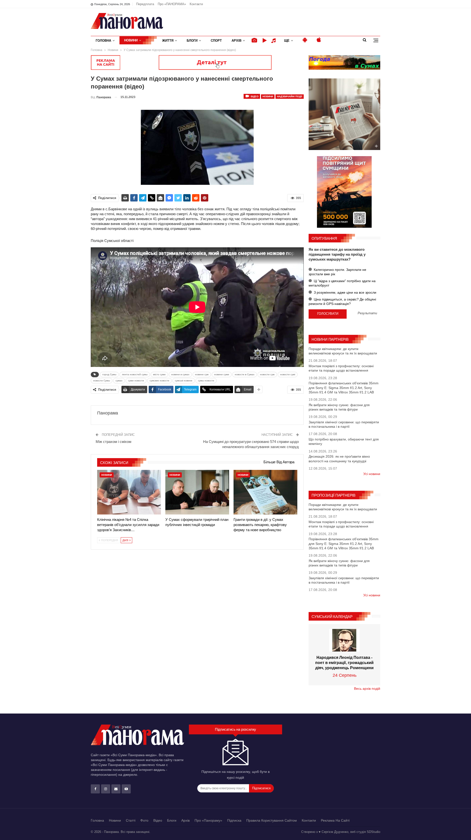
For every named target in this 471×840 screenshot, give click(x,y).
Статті (130, 820)
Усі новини (371, 474)
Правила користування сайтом (271, 820)
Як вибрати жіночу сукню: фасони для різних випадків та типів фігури (339, 407)
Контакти (196, 4)
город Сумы (109, 374)
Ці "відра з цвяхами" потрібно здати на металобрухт (342, 283)
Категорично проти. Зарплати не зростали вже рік (337, 272)
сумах (119, 380)
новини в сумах (180, 374)
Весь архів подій (367, 688)
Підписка (234, 820)
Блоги (192, 40)
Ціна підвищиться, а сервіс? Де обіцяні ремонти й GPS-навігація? (342, 301)
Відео (254, 96)
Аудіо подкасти (274, 40)
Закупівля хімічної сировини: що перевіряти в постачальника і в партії (344, 424)
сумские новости (159, 380)
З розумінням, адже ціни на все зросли (344, 292)
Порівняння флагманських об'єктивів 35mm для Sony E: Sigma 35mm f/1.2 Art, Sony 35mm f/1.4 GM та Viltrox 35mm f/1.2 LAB (344, 387)
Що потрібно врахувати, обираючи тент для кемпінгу (344, 441)
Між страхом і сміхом (113, 441)
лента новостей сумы (134, 374)
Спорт (216, 40)
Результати (367, 313)
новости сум (267, 374)
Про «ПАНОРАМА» (172, 4)
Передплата (145, 4)
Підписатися (261, 788)
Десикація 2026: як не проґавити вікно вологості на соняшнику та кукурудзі (339, 458)
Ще (286, 40)
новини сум (202, 374)
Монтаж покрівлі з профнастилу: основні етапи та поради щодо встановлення (341, 368)
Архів (236, 40)
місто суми (159, 374)
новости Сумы (101, 380)
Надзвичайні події (289, 96)
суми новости (136, 380)
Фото (144, 820)
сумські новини (183, 380)
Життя (167, 40)
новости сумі (287, 374)
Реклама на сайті (335, 820)
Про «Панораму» (208, 820)
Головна (103, 40)
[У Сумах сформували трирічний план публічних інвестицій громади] (197, 492)
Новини (131, 40)
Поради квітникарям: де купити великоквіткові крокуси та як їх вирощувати (343, 351)
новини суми (221, 374)
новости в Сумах (244, 374)
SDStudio (373, 832)
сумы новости (206, 380)
